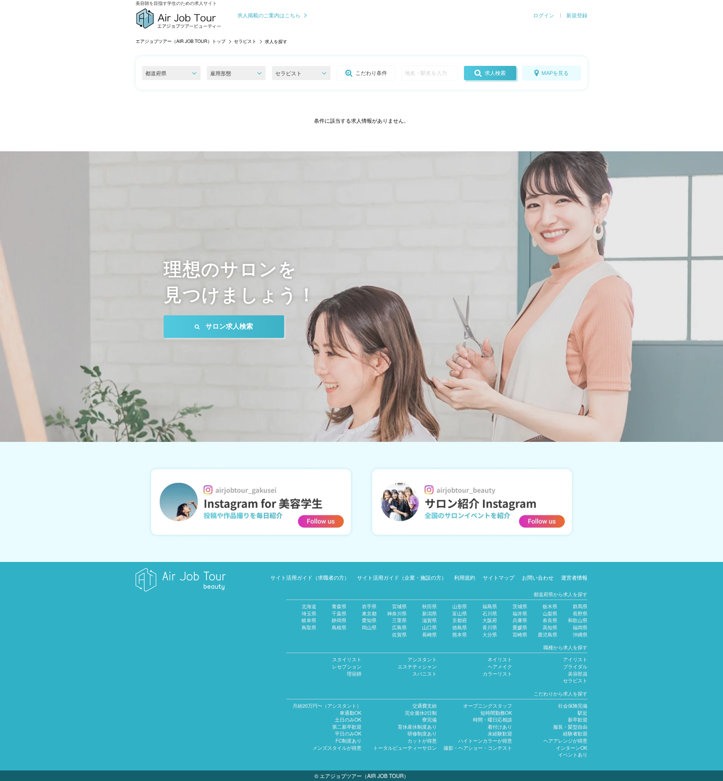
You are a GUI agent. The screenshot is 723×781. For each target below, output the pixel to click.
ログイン (543, 15)
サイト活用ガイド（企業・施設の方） (402, 577)
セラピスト (245, 41)
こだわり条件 (371, 73)
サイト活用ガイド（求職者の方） (309, 577)
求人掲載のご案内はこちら (268, 15)
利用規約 (464, 577)
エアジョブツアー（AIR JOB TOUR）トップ (181, 41)
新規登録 (576, 15)
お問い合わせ (538, 577)
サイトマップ (498, 577)
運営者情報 (574, 577)
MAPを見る (555, 73)
